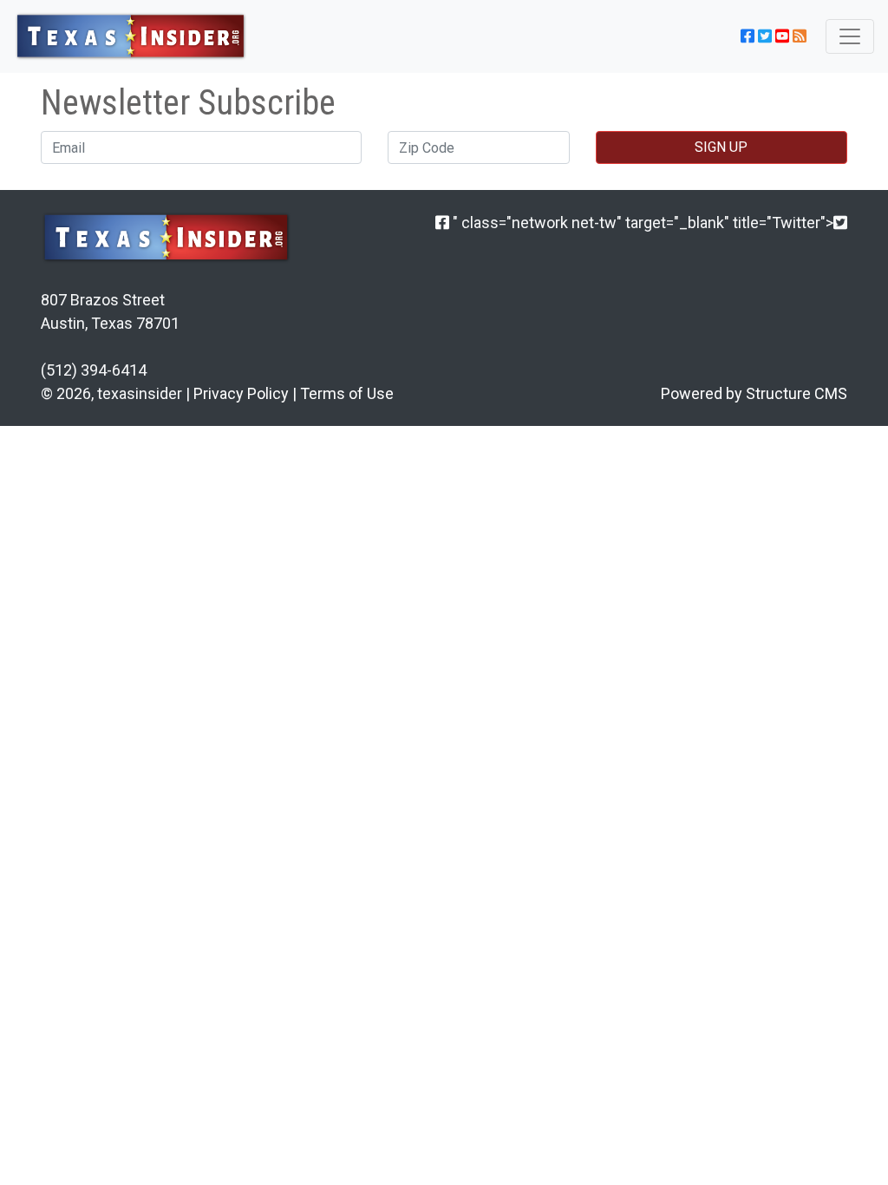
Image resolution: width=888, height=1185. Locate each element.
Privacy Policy (241, 393)
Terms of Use (347, 393)
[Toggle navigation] (850, 36)
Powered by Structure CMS (754, 393)
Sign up (721, 147)
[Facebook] (442, 222)
